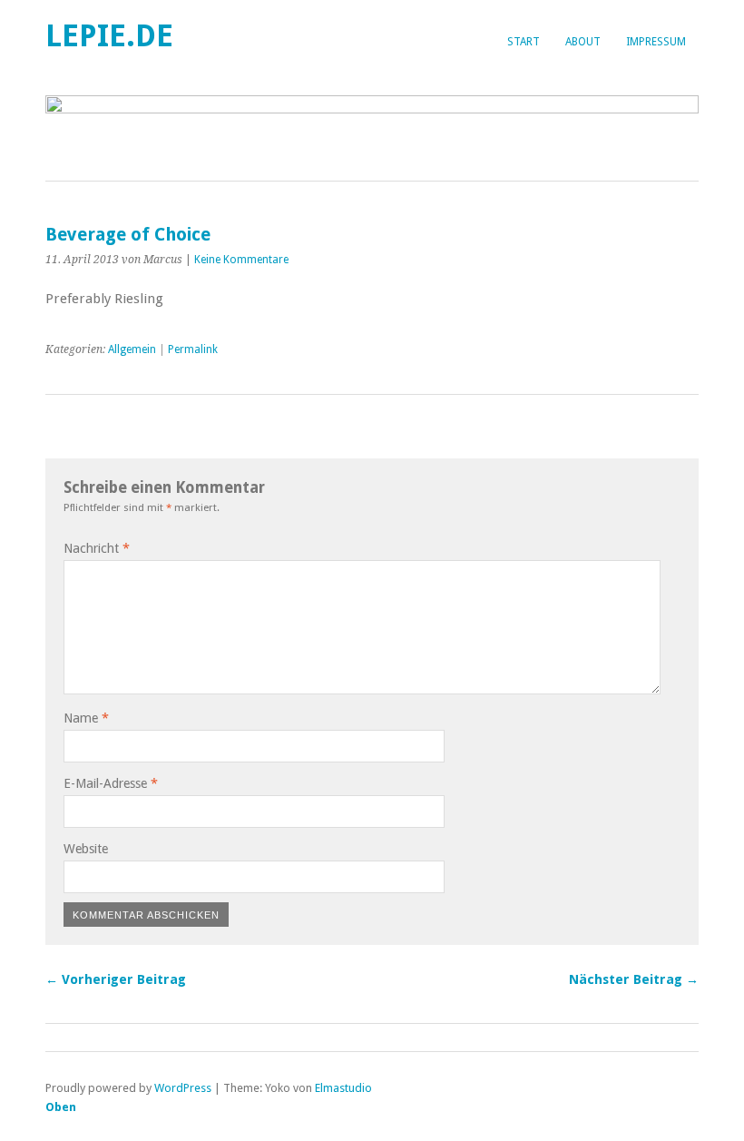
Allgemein (132, 349)
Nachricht (97, 548)
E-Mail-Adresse (111, 783)
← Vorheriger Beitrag (115, 979)
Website (86, 848)
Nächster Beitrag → (634, 979)
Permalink (193, 349)
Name (86, 718)
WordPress (182, 1088)
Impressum (656, 41)
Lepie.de (109, 36)
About (583, 41)
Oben (60, 1107)
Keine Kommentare (241, 259)
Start (523, 41)
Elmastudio (343, 1088)
